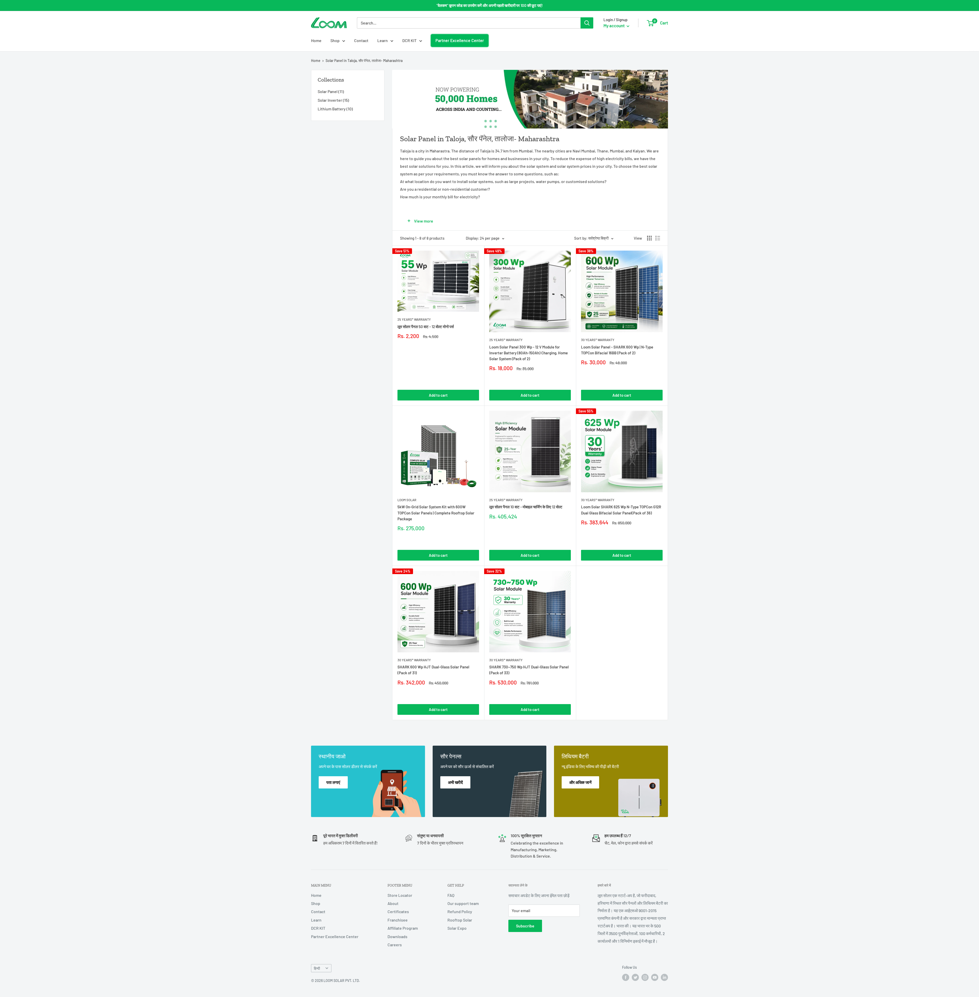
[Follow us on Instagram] (645, 977)
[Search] (587, 23)
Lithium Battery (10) (335, 108)
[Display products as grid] (649, 238)
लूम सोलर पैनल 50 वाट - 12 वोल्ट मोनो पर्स (425, 326)
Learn (382, 40)
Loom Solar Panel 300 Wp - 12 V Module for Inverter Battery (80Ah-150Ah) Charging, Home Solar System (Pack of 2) (528, 353)
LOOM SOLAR (406, 500)
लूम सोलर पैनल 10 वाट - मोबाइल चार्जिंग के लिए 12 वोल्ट (525, 506)
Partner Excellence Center (459, 40)
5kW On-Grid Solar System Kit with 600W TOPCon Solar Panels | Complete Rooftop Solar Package (435, 512)
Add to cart (438, 395)
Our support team (463, 903)
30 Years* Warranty (597, 340)
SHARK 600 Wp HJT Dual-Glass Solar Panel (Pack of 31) (433, 670)
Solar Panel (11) (331, 91)
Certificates (398, 911)
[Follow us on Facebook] (625, 977)
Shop (335, 40)
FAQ (450, 895)
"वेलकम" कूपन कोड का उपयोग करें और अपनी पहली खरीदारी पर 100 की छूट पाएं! (489, 5)
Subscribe (525, 925)
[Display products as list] (657, 238)
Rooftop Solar (459, 919)
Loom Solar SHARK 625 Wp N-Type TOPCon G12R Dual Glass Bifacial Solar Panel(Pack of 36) (621, 509)
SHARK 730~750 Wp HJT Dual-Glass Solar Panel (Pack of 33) (529, 670)
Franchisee (398, 919)
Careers (395, 944)
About (393, 903)
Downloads (397, 936)
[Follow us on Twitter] (635, 977)
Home (316, 40)
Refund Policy (459, 911)
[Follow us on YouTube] (654, 977)
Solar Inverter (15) (333, 100)
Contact (361, 40)
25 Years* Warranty (414, 319)
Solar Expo (457, 928)
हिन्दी (317, 968)
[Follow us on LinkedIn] (664, 977)
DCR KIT (409, 40)
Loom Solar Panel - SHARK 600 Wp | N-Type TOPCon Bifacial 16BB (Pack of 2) (617, 350)
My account (614, 25)
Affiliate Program (403, 928)
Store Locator (400, 895)
